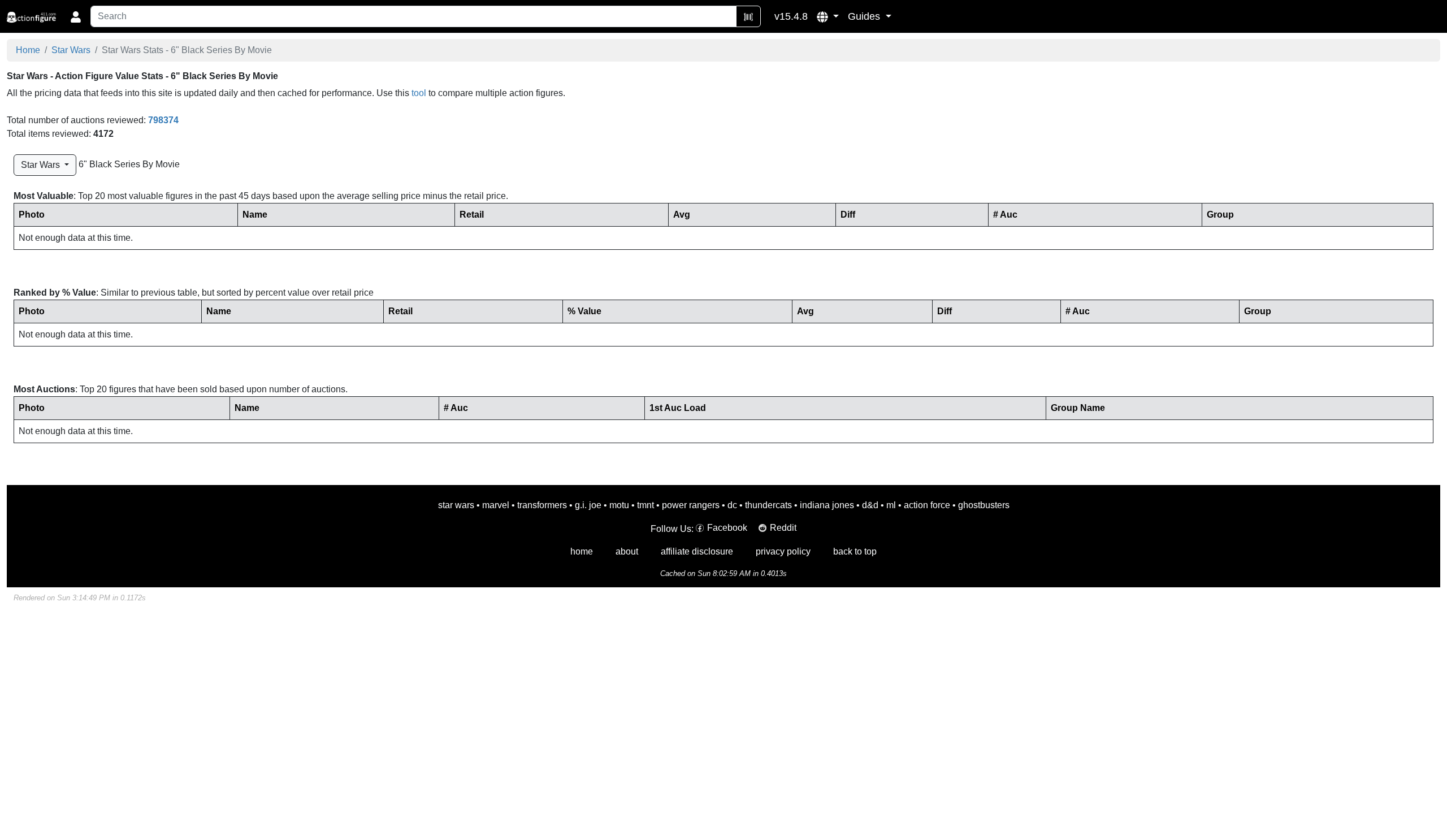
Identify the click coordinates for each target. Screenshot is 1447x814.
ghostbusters (984, 505)
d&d (870, 505)
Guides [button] (865, 16)
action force (927, 505)
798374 (163, 120)
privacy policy (783, 551)
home (581, 551)
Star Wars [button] (41, 165)
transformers (542, 505)
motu (619, 505)
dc (732, 505)
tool (418, 93)
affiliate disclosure (697, 551)
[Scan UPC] (748, 16)
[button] (827, 16)
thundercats (768, 505)
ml (891, 505)
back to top (855, 551)
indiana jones (827, 505)
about (627, 551)
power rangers (691, 505)
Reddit (783, 527)
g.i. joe (588, 505)
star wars (456, 505)
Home (28, 50)
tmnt (645, 505)
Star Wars (70, 50)
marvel (495, 505)
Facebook (727, 527)
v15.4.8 (791, 16)
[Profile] (75, 16)
